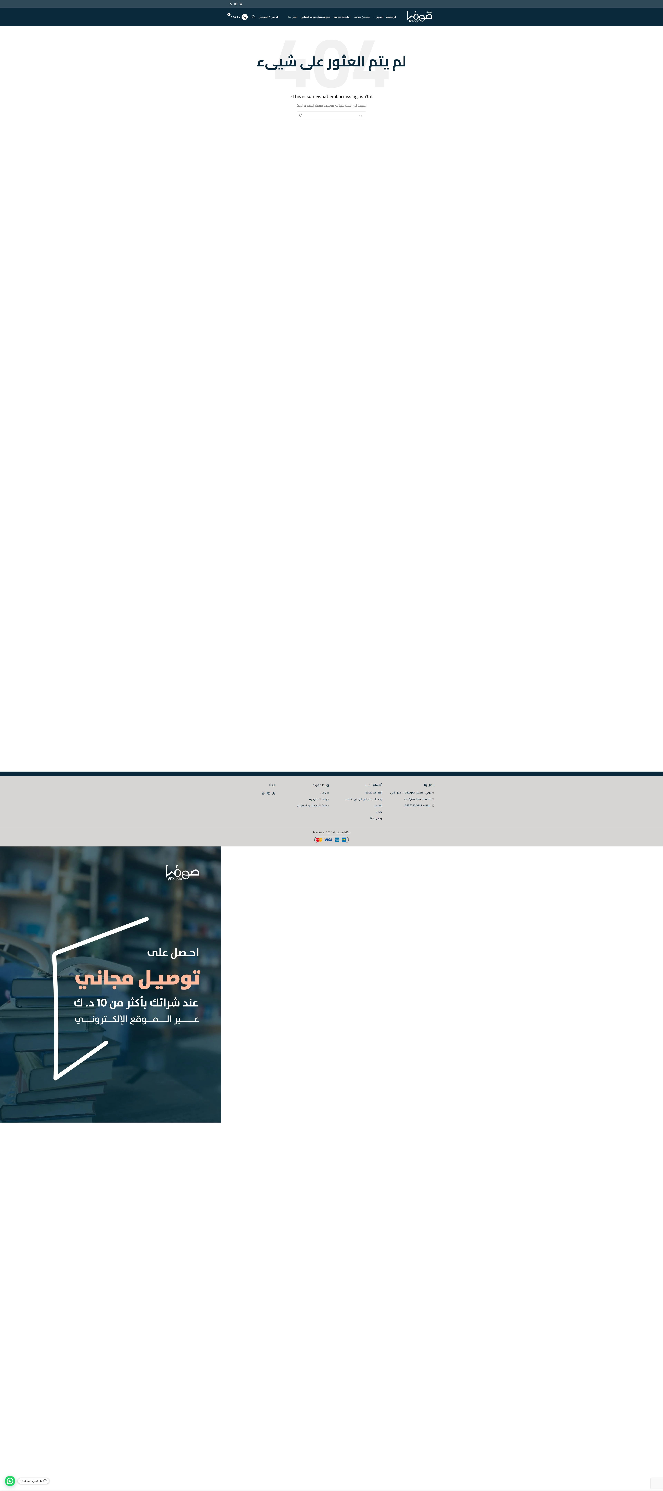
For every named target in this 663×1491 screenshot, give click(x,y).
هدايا (379, 811)
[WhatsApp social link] (231, 4)
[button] (10, 1481)
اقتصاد (378, 805)
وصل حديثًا (376, 818)
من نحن (324, 792)
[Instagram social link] (235, 4)
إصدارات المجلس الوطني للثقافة (363, 799)
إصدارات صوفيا (373, 792)
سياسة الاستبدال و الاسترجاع (313, 805)
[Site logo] (420, 16)
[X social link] (240, 4)
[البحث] (253, 16)
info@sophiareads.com (417, 799)
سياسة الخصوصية (319, 799)
